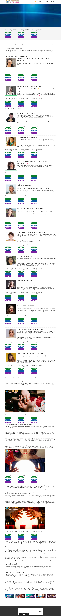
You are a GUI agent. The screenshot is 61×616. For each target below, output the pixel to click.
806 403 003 (8, 34)
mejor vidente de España (14, 108)
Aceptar (21, 613)
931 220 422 (8, 32)
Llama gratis (8, 36)
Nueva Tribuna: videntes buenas (38, 602)
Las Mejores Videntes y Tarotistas (12, 2)
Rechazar (26, 613)
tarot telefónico (21, 81)
